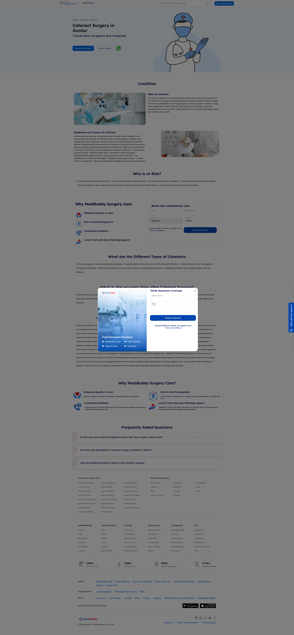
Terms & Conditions (173, 328)
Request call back (173, 318)
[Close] (195, 291)
